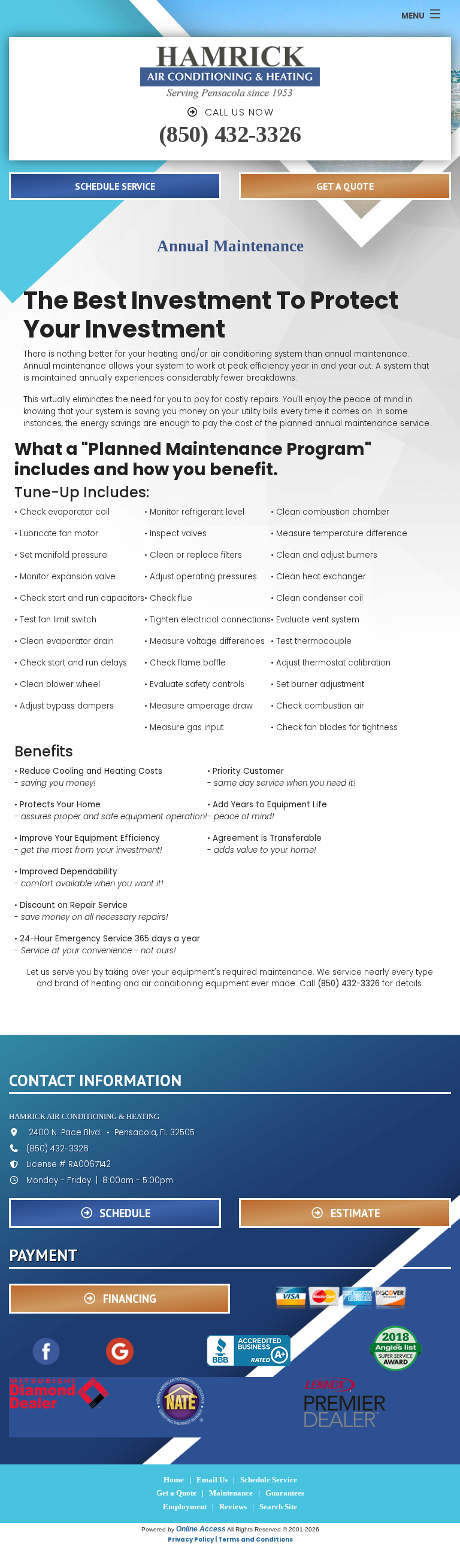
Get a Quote (176, 1492)
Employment (185, 1506)
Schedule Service (268, 1479)
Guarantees (284, 1492)
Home (174, 1479)
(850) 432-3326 (230, 134)
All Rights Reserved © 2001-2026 (273, 1529)
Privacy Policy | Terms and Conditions (230, 1539)
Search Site (278, 1506)
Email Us (212, 1479)
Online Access (201, 1529)
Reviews (233, 1506)
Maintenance (231, 1492)
